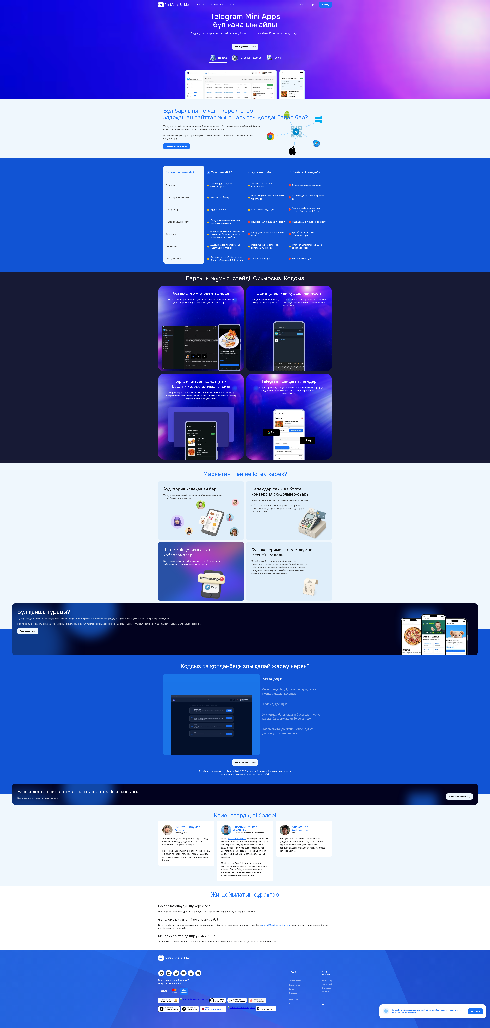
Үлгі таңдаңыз (272, 679)
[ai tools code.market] (237, 1001)
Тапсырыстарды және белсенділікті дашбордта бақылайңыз (287, 731)
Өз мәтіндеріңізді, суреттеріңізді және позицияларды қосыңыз (289, 691)
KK (300, 5)
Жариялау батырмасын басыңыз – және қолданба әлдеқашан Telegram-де (291, 716)
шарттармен (457, 1010)
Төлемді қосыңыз (274, 704)
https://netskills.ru (237, 838)
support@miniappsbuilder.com (276, 925)
